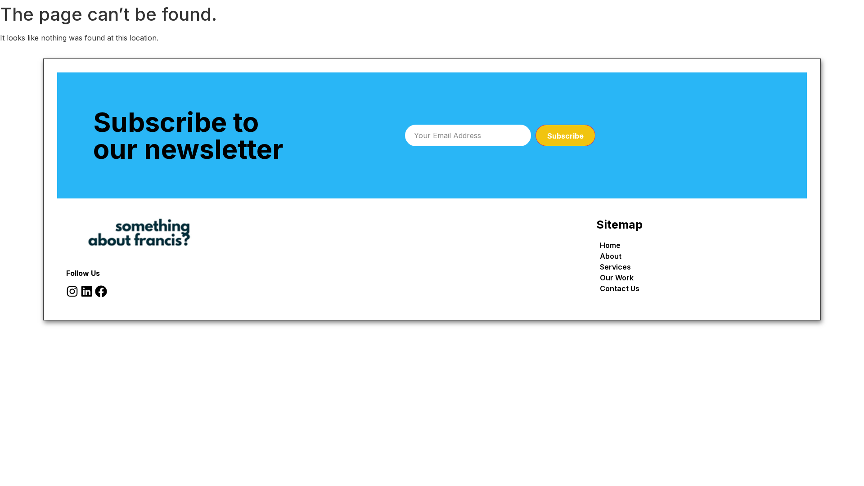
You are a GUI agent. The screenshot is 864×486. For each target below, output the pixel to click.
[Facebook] (101, 291)
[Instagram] (72, 291)
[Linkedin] (87, 291)
